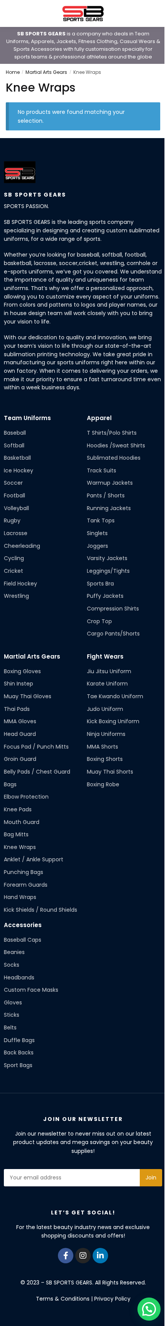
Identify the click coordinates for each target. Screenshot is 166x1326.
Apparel (99, 418)
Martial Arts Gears (46, 72)
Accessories (23, 925)
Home (13, 72)
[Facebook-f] (65, 1255)
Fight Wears (105, 656)
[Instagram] (83, 1255)
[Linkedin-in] (100, 1255)
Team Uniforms (27, 418)
